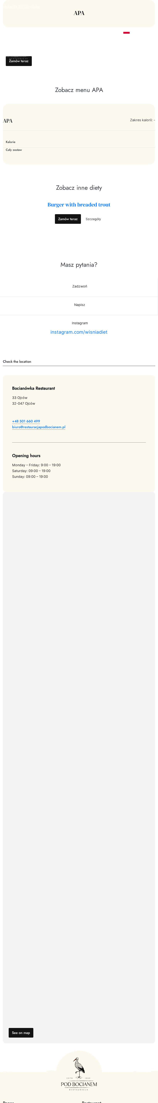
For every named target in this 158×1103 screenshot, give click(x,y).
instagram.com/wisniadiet (79, 332)
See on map (21, 1032)
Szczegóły (93, 219)
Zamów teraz (19, 61)
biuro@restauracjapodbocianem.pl (38, 427)
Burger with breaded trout (79, 204)
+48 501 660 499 (26, 421)
